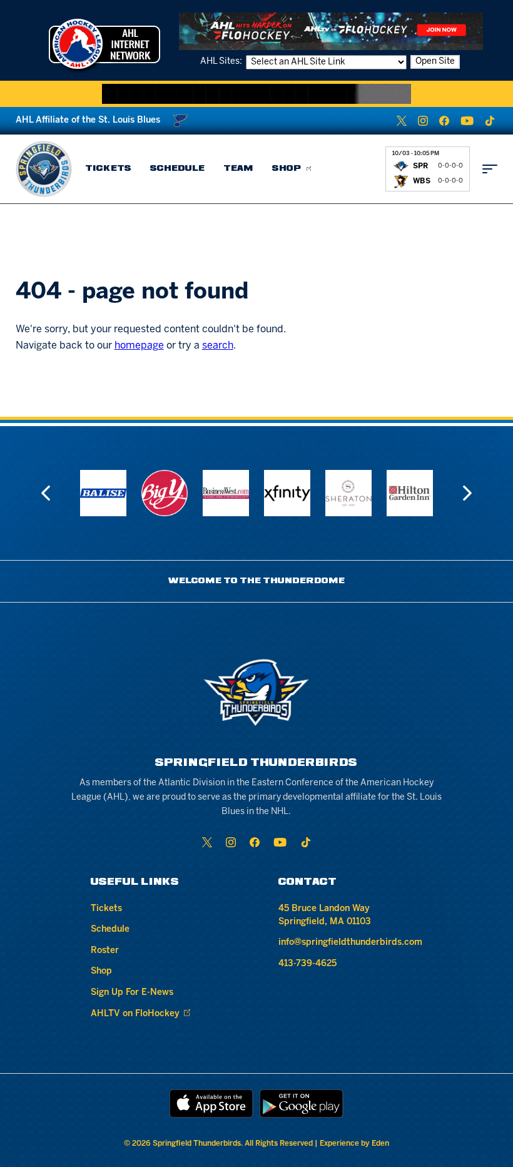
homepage (139, 345)
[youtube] (467, 120)
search (217, 345)
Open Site (435, 62)
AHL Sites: (222, 62)
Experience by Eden (354, 1143)
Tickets (108, 168)
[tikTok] (489, 120)
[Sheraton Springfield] (348, 493)
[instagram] (422, 120)
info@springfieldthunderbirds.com (350, 943)
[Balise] (103, 493)
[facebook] (444, 120)
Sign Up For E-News (132, 993)
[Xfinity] (287, 493)
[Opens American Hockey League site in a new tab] (104, 43)
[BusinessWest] (226, 493)
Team (238, 168)
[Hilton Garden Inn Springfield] (410, 493)
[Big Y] (164, 493)
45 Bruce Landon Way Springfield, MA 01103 (324, 915)
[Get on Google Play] (301, 1103)
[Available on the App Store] (211, 1103)
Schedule (177, 168)
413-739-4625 (307, 964)
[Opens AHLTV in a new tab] (331, 31)
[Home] (44, 169)
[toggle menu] (489, 168)
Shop (287, 168)
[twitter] (401, 120)
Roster (105, 951)
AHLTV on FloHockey (135, 1014)
